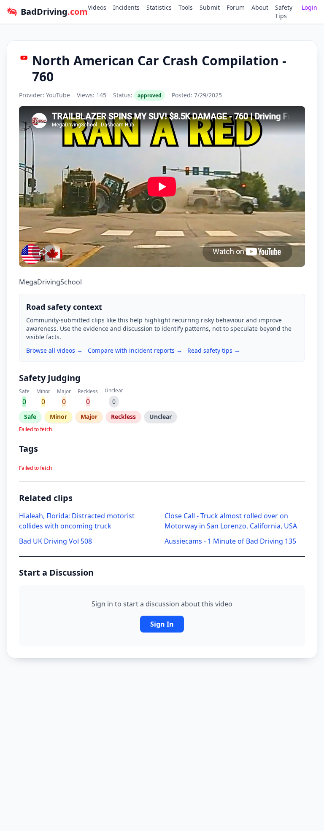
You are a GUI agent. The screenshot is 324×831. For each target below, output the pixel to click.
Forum (236, 7)
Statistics (159, 7)
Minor (58, 417)
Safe (30, 417)
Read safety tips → (213, 350)
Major (89, 417)
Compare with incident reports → (135, 350)
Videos (97, 7)
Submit (210, 7)
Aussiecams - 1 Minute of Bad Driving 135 (230, 541)
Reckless (123, 417)
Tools (185, 7)
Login (309, 7)
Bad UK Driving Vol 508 (55, 541)
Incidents (126, 7)
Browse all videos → (54, 350)
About (259, 7)
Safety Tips (283, 11)
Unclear (160, 417)
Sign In (162, 624)
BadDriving (54, 11)
